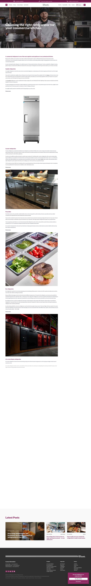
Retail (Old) (76, 568)
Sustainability (65, 4)
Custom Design (20, 4)
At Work (75, 563)
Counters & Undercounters (51, 566)
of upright (9, 80)
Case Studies (26, 4)
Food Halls (62, 567)
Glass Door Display (50, 567)
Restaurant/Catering (77, 567)
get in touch (25, 500)
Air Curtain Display (50, 563)
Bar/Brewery (62, 563)
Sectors (14, 4)
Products (10, 4)
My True (59, 4)
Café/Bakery (62, 566)
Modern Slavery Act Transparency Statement (18, 577)
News (70, 4)
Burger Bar (62, 565)
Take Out (75, 570)
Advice (11, 39)
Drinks (75, 566)
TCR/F (42, 159)
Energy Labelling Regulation (12, 455)
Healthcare (76, 565)
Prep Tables (49, 568)
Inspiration (62, 561)
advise (25, 489)
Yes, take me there (78, 578)
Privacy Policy (7, 577)
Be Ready (37, 380)
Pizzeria (61, 568)
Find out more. (8, 91)
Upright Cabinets (50, 571)
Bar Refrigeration (50, 565)
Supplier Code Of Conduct (30, 577)
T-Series (47, 75)
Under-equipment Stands (51, 570)
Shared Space (62, 570)
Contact (73, 4)
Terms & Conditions (38, 577)
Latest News (63, 534)
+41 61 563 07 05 (14, 563)
